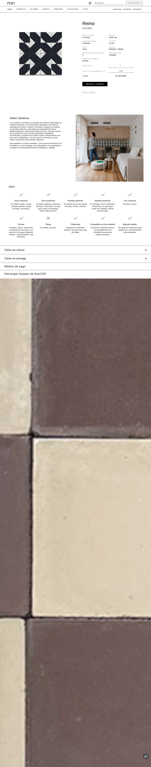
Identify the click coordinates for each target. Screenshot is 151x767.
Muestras (117, 9)
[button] (9, 9)
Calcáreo (87, 28)
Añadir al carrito (95, 84)
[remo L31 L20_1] (40, 53)
